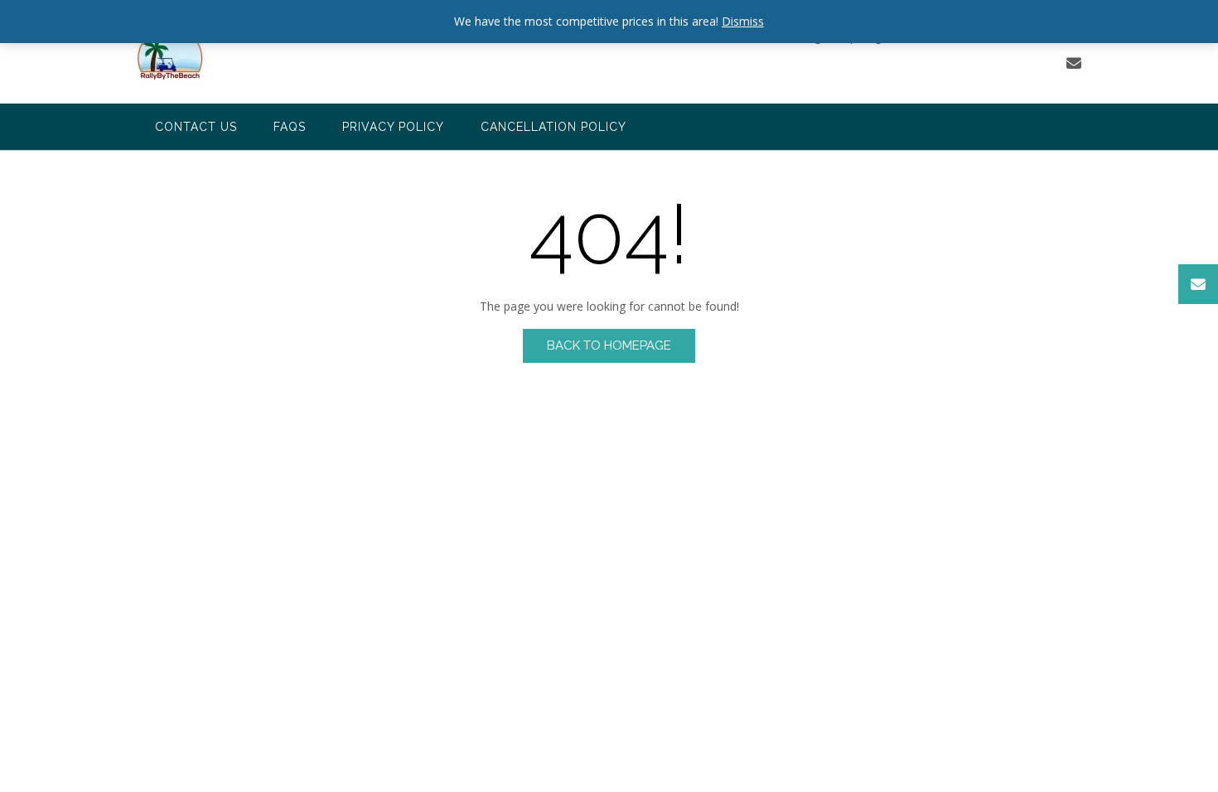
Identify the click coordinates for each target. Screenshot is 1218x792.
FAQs (289, 126)
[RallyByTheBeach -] (170, 53)
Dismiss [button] (743, 21)
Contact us (196, 126)
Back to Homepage (609, 345)
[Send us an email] (1073, 63)
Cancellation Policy (553, 126)
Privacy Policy (393, 126)
